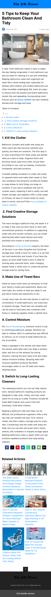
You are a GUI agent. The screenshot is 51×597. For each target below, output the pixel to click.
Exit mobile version (26, 593)
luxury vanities (24, 99)
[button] (7, 447)
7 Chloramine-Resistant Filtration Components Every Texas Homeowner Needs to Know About (35, 483)
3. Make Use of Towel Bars (17, 124)
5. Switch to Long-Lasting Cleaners (21, 131)
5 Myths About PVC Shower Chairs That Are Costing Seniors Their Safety (11, 557)
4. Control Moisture (13, 127)
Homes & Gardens (23, 246)
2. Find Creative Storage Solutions (20, 120)
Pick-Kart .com (25, 4)
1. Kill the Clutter (12, 117)
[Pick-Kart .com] (25, 577)
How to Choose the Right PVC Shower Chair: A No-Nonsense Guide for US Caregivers (35, 548)
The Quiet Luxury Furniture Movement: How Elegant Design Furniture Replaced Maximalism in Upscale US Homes (13, 485)
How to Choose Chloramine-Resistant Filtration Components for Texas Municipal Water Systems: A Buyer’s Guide (12, 517)
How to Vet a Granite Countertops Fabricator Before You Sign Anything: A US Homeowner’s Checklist (35, 517)
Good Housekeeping (15, 326)
